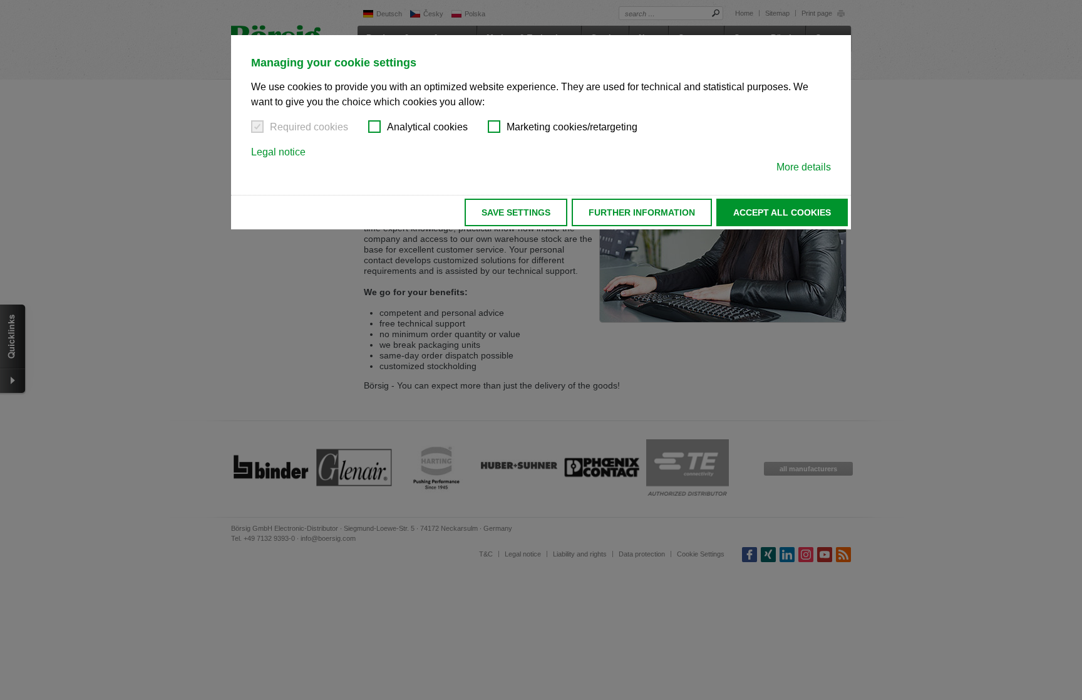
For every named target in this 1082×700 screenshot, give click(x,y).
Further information (642, 212)
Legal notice (278, 152)
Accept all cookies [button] (782, 212)
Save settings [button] (516, 212)
